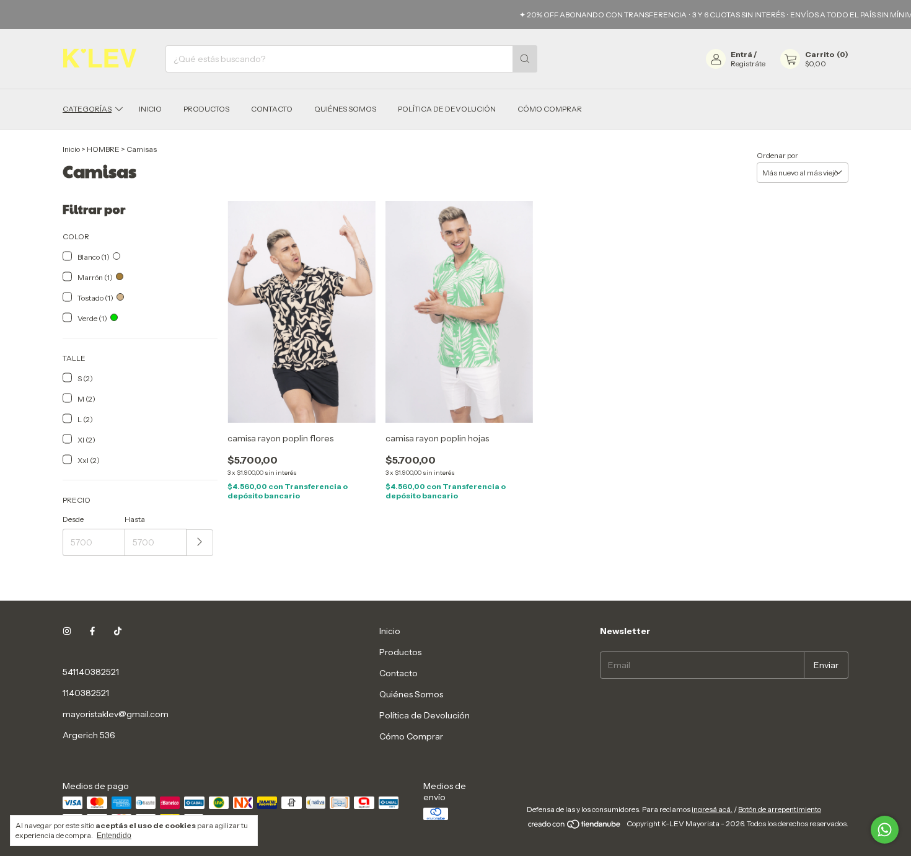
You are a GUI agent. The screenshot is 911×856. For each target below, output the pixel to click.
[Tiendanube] (575, 826)
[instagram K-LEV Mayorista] (67, 631)
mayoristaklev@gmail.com (116, 714)
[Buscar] (525, 59)
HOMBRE (103, 149)
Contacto (272, 108)
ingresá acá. (712, 809)
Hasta (135, 519)
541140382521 (91, 671)
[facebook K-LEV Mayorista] (92, 631)
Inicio (150, 108)
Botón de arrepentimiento (779, 809)
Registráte (748, 63)
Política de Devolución (447, 108)
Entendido (114, 835)
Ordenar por (777, 155)
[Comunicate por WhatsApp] (885, 830)
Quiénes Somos (345, 108)
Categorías (87, 108)
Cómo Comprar (549, 108)
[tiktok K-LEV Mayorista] (117, 631)
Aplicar (200, 542)
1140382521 (86, 693)
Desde (73, 519)
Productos (206, 108)
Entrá (741, 54)
